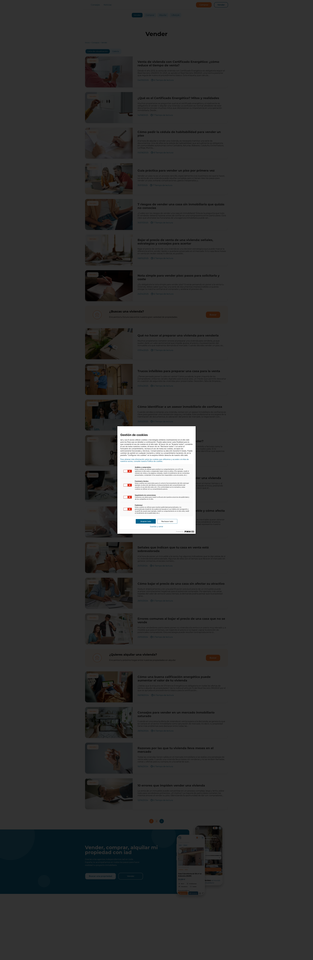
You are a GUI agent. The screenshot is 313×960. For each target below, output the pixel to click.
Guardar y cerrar (156, 527)
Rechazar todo (167, 521)
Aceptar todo (145, 521)
